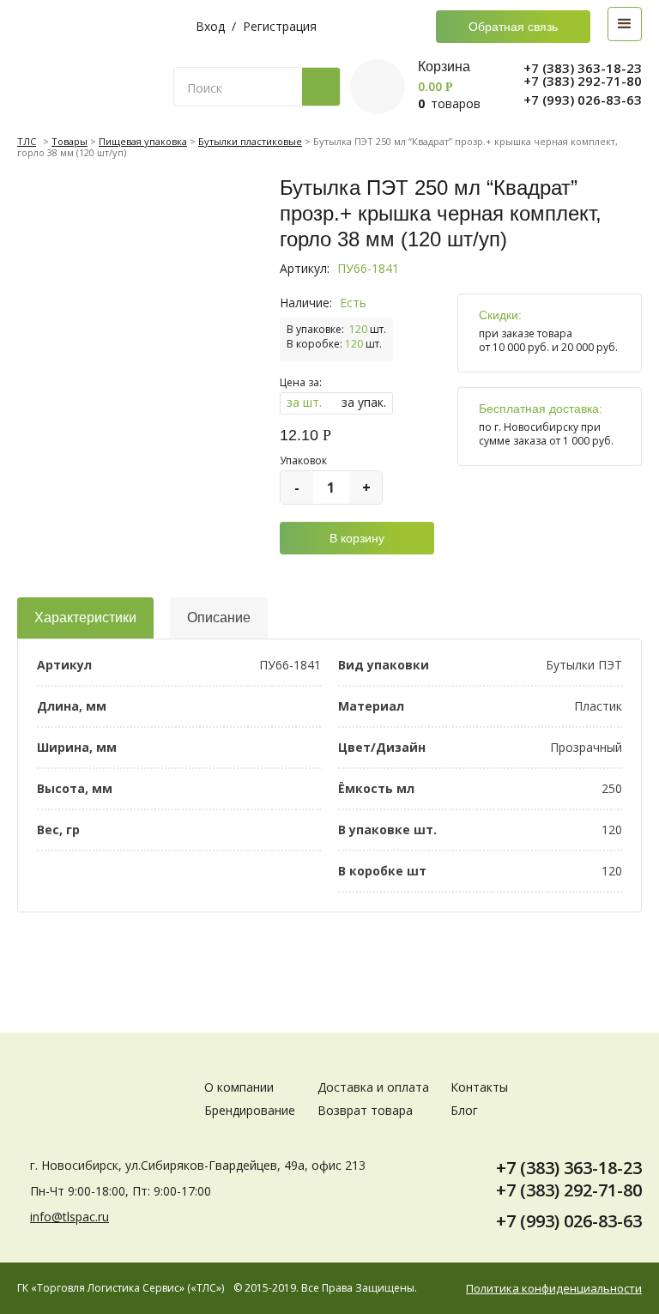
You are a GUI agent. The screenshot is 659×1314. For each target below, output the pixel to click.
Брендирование (249, 1110)
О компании (239, 1087)
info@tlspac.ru (69, 1216)
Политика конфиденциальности (554, 1288)
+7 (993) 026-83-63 (582, 100)
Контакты (479, 1087)
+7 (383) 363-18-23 (582, 68)
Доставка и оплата (373, 1087)
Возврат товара (365, 1110)
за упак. (364, 402)
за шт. (304, 402)
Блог (464, 1110)
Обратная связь (513, 26)
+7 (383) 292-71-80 (582, 81)
